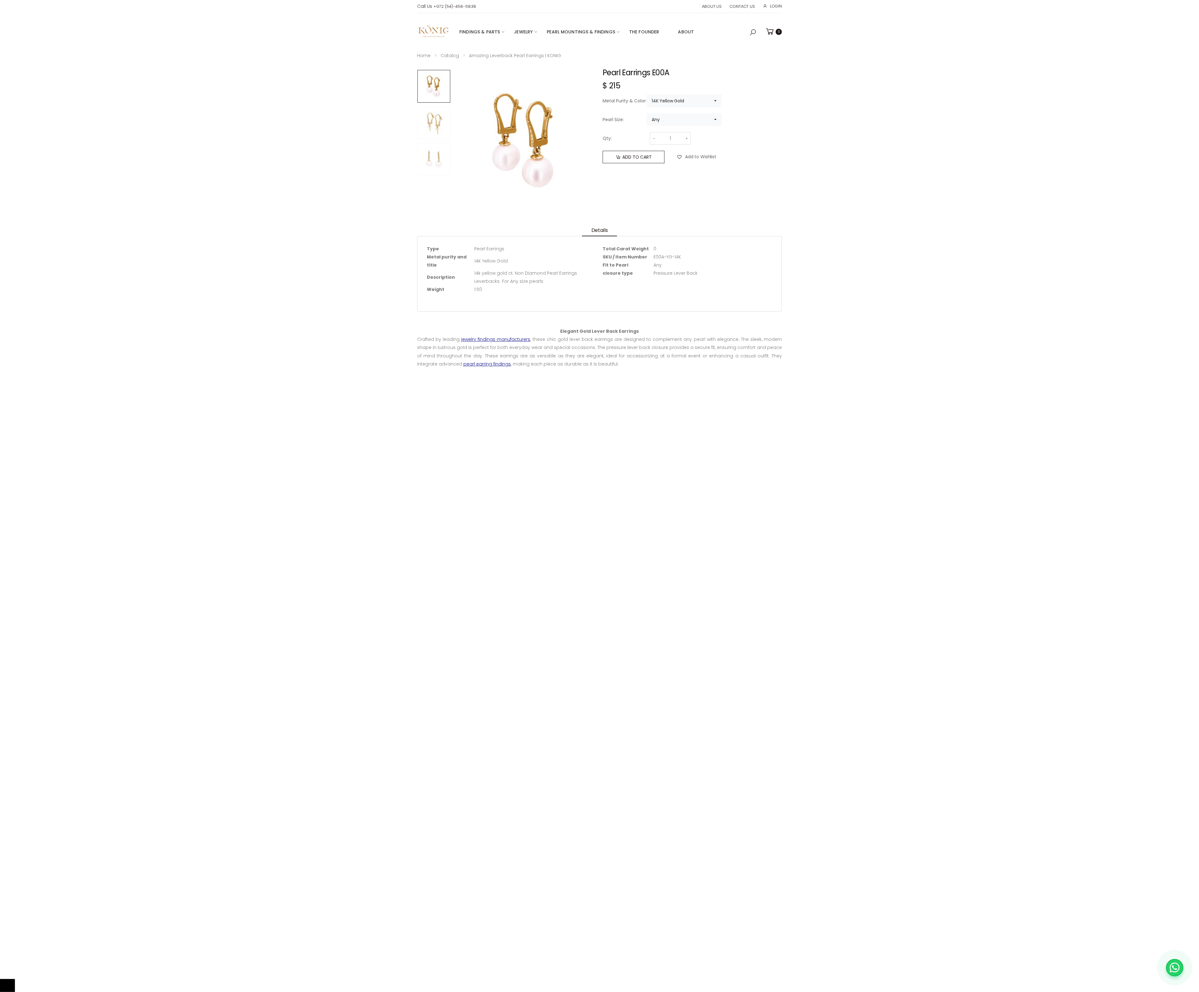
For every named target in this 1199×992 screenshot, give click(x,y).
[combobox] (684, 101)
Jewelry (523, 32)
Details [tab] (599, 230)
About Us (712, 6)
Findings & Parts (479, 32)
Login (776, 6)
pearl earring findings (487, 364)
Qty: (607, 138)
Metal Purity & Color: (625, 101)
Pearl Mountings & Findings (581, 32)
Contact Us (742, 6)
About (686, 32)
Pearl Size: (613, 119)
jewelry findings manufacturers (495, 339)
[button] (752, 32)
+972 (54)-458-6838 (454, 6)
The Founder (644, 32)
